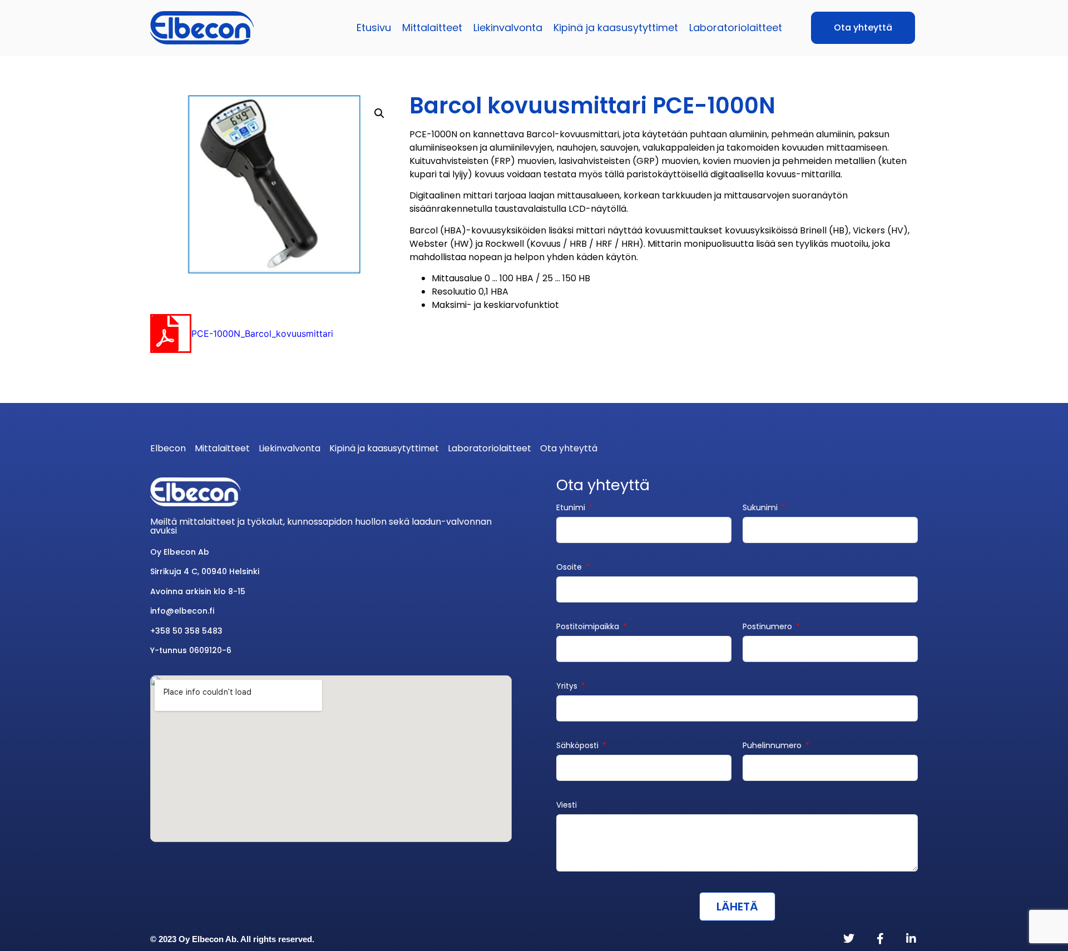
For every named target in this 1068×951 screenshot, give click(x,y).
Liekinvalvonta (507, 27)
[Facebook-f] (880, 938)
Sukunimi (761, 508)
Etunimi (571, 508)
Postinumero (768, 627)
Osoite (570, 567)
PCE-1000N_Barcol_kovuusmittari (262, 333)
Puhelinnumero (773, 746)
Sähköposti (578, 746)
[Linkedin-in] (911, 938)
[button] (379, 113)
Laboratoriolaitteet (735, 27)
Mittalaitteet (432, 27)
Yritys (568, 686)
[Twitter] (849, 938)
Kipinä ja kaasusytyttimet (615, 27)
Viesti (566, 805)
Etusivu (374, 27)
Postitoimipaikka (588, 627)
